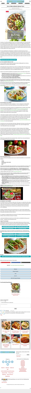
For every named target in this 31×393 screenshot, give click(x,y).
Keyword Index (4, 372)
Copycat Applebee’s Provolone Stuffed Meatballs (6, 345)
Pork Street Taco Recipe (22, 228)
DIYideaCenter (23, 365)
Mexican (15, 269)
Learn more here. (4, 382)
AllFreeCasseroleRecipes (22, 371)
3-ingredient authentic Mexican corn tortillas (20, 134)
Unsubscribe (7, 376)
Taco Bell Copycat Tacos (22, 233)
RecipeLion (22, 367)
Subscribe (4, 374)
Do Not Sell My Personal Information (7, 371)
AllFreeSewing (23, 364)
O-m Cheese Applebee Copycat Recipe (25, 332)
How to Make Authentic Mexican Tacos (15, 295)
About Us (3, 367)
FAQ (7, 369)
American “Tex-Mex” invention (21, 73)
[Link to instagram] (12, 362)
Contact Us (12, 367)
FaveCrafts (22, 360)
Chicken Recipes (15, 271)
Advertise (7, 367)
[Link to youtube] (8, 364)
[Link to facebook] (3, 362)
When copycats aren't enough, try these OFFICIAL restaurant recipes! (15, 256)
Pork (15, 273)
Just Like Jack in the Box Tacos (8, 233)
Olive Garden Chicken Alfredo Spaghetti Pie (17, 265)
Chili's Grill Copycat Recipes (15, 278)
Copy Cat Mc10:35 (15, 344)
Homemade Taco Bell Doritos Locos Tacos (8, 236)
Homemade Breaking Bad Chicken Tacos (22, 236)
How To (15, 275)
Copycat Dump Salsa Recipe (17, 171)
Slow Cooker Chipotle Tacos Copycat (22, 226)
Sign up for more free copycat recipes (8, 59)
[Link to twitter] (6, 362)
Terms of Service (10, 374)
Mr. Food (23, 366)
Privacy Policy (10, 372)
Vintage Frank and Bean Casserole (25, 345)
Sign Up (28, 354)
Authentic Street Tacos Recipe (8, 228)
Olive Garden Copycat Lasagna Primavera (15, 332)
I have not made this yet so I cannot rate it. (7, 302)
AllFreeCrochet (23, 361)
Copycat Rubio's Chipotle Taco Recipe (8, 226)
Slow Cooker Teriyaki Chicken (6, 332)
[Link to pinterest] (9, 362)
